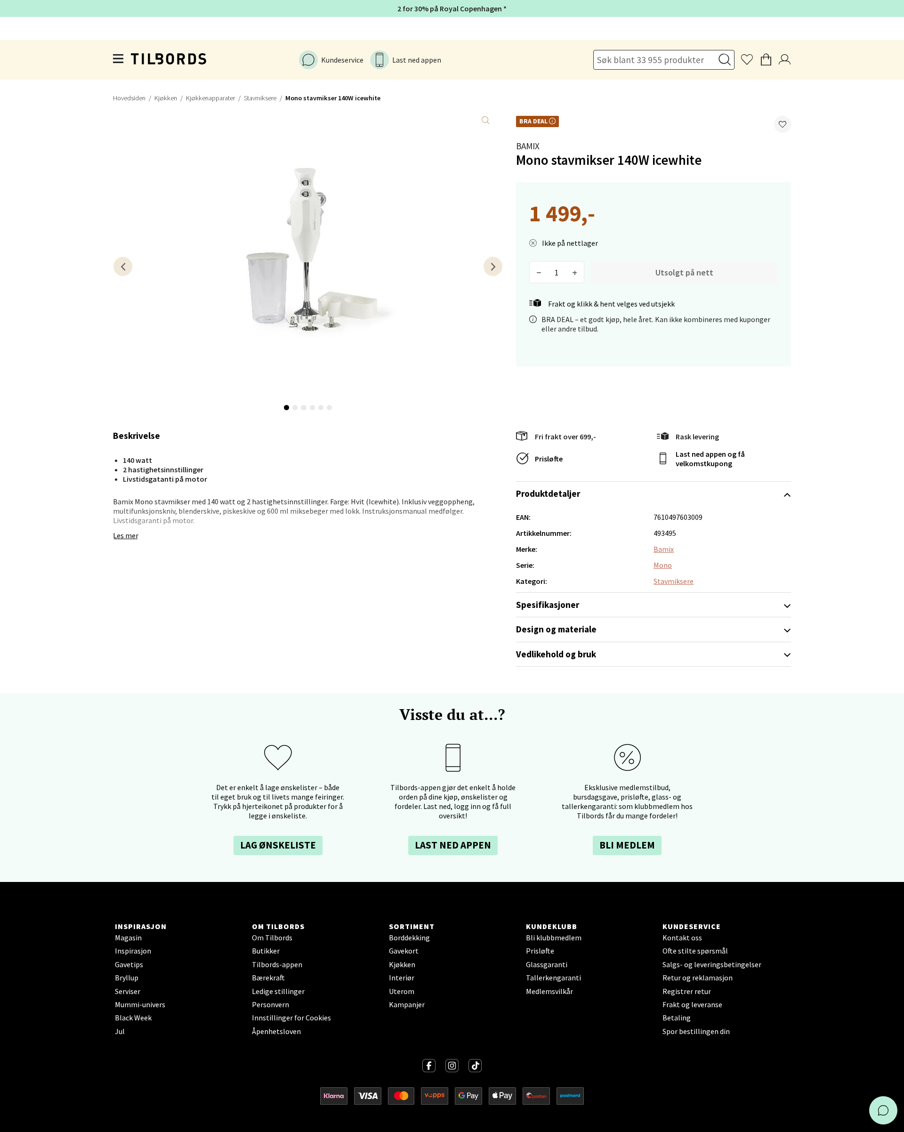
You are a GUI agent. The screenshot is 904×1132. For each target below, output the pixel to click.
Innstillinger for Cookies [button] (291, 1017)
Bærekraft (268, 977)
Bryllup (126, 977)
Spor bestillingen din (696, 1031)
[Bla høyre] (493, 266)
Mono (663, 565)
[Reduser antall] (539, 272)
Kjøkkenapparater (210, 98)
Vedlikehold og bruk (556, 654)
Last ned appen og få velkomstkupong (710, 458)
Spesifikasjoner (547, 604)
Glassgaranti (546, 964)
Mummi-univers (140, 1004)
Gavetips (129, 964)
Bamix (528, 146)
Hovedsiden (129, 98)
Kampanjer (407, 1004)
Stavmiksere (260, 98)
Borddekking (409, 937)
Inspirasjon (133, 950)
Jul (120, 1031)
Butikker (266, 950)
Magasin (128, 937)
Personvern (270, 1004)
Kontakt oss (682, 937)
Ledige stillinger (278, 991)
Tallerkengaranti (553, 977)
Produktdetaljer (548, 493)
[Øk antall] (574, 272)
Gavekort (404, 950)
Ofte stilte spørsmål (695, 950)
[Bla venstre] (122, 266)
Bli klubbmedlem (553, 937)
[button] (782, 124)
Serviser (127, 991)
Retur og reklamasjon (697, 977)
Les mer (125, 535)
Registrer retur (686, 991)
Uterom (401, 991)
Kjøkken (165, 98)
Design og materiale (556, 629)
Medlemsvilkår (549, 991)
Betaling (676, 1017)
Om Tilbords (272, 937)
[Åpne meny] (118, 59)
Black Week (133, 1017)
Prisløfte (549, 458)
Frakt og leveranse (692, 1004)
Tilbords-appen (277, 964)
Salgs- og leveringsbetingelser (711, 964)
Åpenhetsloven (276, 1031)
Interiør (401, 977)
